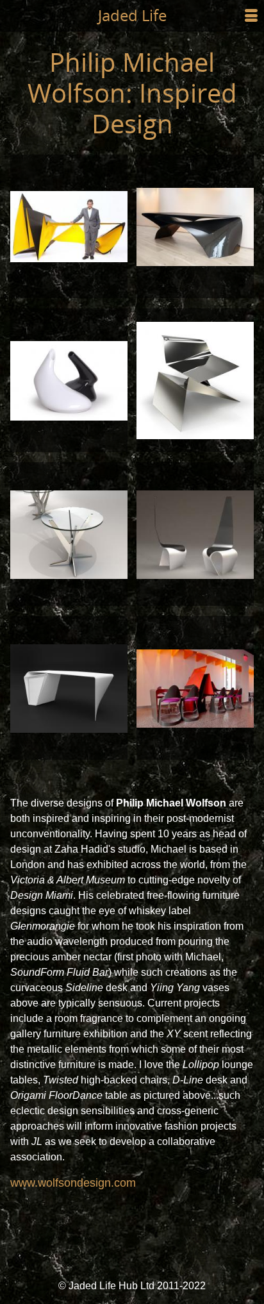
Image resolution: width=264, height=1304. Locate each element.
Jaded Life (132, 15)
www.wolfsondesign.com (73, 1182)
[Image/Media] (69, 226)
